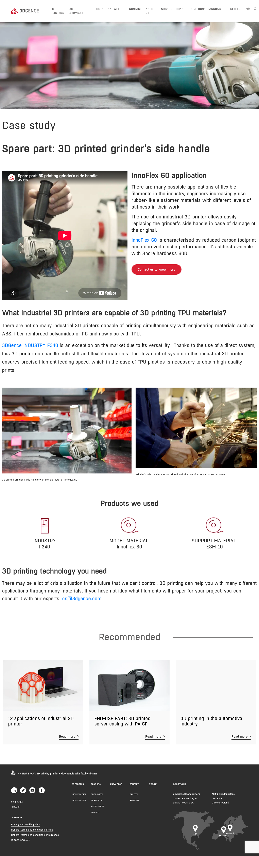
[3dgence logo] (29, 10)
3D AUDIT (95, 812)
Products (96, 9)
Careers (134, 794)
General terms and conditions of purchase (35, 834)
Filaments (96, 800)
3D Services (76, 11)
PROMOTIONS (197, 9)
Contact (135, 9)
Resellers (234, 9)
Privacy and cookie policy (25, 824)
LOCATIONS (179, 784)
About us (150, 11)
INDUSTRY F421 (79, 794)
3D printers (57, 11)
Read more (67, 736)
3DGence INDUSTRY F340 (30, 345)
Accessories (97, 806)
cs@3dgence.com (82, 598)
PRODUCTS (96, 784)
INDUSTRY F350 (79, 800)
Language (215, 9)
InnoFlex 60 (144, 240)
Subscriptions (172, 9)
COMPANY (134, 784)
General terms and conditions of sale (32, 829)
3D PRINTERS (78, 784)
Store (153, 784)
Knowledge (116, 9)
